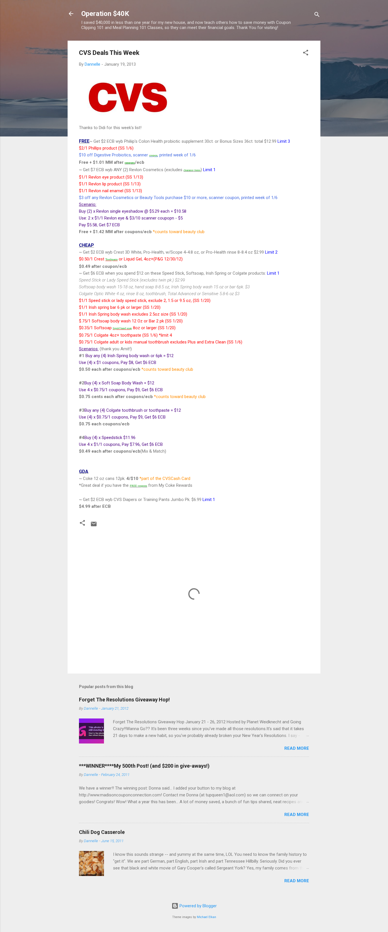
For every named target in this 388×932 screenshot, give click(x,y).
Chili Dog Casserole (102, 832)
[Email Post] (93, 526)
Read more (296, 748)
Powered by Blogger (197, 905)
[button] (305, 53)
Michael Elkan (206, 917)
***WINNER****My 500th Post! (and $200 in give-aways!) (144, 766)
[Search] (317, 15)
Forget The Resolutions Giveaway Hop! (124, 700)
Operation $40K (105, 14)
